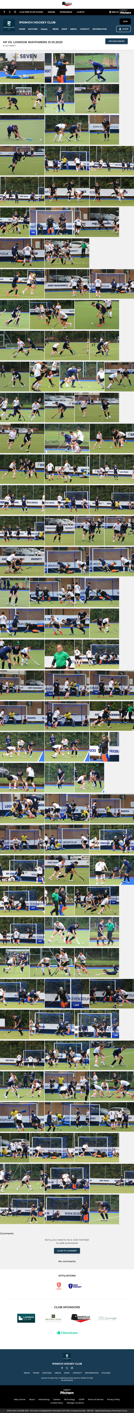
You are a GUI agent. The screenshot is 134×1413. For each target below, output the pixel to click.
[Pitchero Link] (125, 13)
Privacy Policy (113, 1399)
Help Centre (19, 1399)
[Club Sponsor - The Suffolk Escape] (107, 1319)
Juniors (51, 12)
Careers (56, 1399)
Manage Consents (75, 1403)
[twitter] (10, 12)
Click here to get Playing (31, 12)
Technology (69, 1399)
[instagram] (15, 12)
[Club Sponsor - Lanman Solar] (26, 1319)
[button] (22, 29)
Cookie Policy (56, 1403)
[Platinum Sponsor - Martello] (67, 4)
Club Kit (80, 12)
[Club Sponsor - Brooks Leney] (53, 1319)
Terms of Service (96, 1399)
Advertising (43, 1399)
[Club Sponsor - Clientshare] (67, 1333)
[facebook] (4, 12)
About (32, 1399)
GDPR (81, 1399)
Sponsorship (66, 12)
